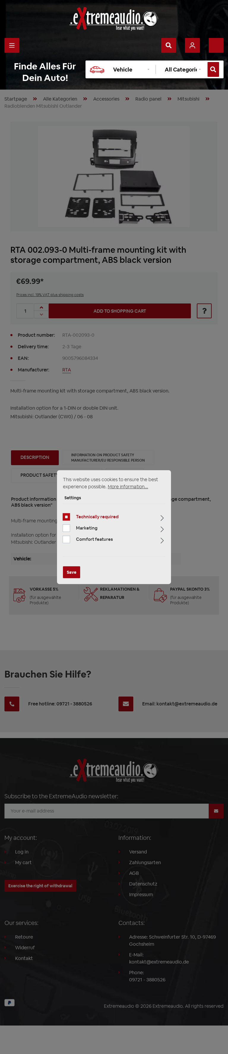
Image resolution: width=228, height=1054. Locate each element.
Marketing (86, 528)
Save (71, 572)
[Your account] (192, 45)
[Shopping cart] (216, 45)
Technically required (97, 516)
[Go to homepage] (114, 19)
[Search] (168, 45)
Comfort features (94, 539)
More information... (128, 486)
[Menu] (11, 45)
